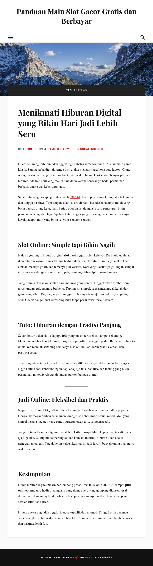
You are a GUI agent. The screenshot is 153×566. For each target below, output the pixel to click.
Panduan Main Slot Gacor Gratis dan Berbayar (76, 16)
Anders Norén (102, 557)
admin (27, 149)
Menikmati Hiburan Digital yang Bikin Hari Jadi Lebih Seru (69, 123)
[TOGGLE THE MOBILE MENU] (10, 37)
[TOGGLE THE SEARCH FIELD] (142, 37)
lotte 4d (75, 196)
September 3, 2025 (57, 149)
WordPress (66, 557)
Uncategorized (91, 149)
